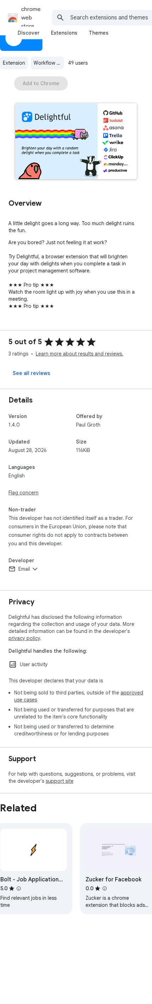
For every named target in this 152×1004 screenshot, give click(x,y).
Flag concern (23, 492)
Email (24, 569)
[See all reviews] (31, 373)
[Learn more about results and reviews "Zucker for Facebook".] (104, 888)
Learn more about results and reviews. (79, 354)
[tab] (28, 33)
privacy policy (24, 638)
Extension (14, 63)
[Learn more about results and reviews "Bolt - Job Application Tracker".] (18, 888)
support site (60, 781)
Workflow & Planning (49, 63)
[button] (76, 141)
